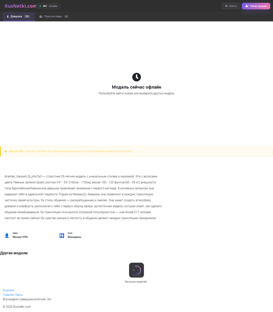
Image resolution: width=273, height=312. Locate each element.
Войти (233, 6)
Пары (18, 295)
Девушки (19, 16)
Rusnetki (8, 290)
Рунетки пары (55, 16)
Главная (8, 295)
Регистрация (258, 6)
